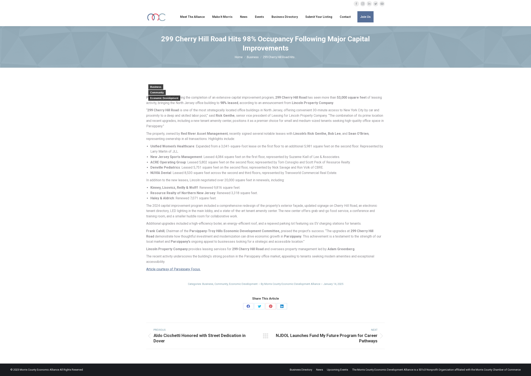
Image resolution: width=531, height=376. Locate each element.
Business (155, 87)
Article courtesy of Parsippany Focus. (173, 269)
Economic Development (164, 98)
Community (157, 92)
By (290, 283)
